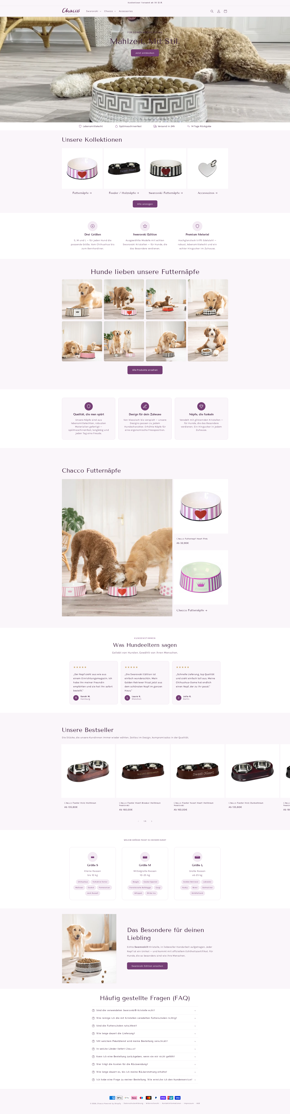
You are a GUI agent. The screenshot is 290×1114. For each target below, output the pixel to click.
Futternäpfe (80, 193)
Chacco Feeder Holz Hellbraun (80, 803)
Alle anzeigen (145, 204)
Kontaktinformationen (171, 1103)
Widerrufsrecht (152, 1103)
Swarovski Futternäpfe (164, 193)
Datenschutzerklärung (133, 1103)
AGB (198, 1103)
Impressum (189, 1103)
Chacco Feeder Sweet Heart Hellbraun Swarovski (194, 804)
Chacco (100, 1103)
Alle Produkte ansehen (145, 369)
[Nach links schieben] (138, 821)
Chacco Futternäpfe (190, 610)
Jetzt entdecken (145, 53)
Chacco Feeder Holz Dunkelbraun (246, 803)
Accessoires (206, 193)
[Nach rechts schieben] (151, 821)
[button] (93, 11)
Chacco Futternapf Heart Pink (192, 539)
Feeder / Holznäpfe (122, 193)
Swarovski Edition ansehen (147, 966)
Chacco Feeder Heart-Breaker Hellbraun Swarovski (140, 804)
